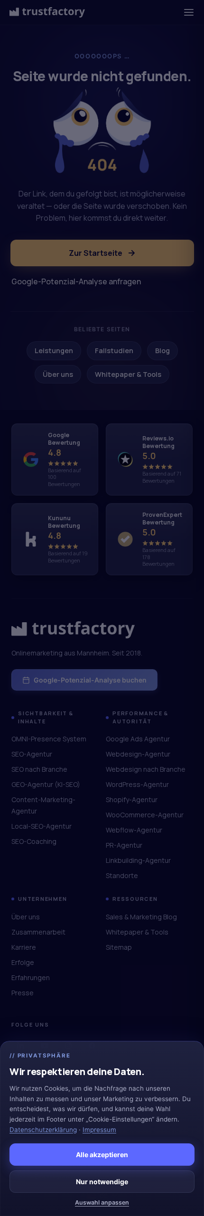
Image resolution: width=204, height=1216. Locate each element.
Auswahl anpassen (102, 1202)
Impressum (99, 1129)
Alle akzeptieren (102, 1155)
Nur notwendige (102, 1182)
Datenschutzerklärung (43, 1129)
